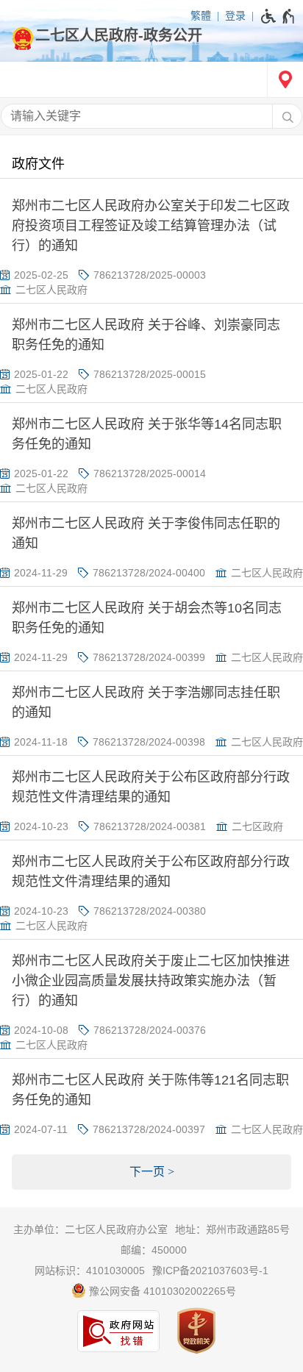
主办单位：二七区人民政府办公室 (90, 1229)
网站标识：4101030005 (90, 1270)
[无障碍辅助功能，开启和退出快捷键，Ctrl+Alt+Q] (278, 16)
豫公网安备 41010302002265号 (161, 1291)
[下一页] (151, 1172)
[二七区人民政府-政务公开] (151, 35)
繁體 (200, 15)
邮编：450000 (154, 1250)
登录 (235, 15)
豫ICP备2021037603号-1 (210, 1270)
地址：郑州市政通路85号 (232, 1229)
